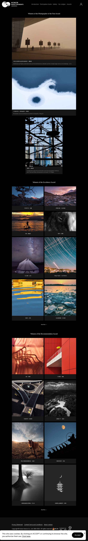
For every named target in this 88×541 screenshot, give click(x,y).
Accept (78, 535)
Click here (26, 536)
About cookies (48, 524)
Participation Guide (46, 4)
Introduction (35, 4)
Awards (69, 4)
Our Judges (61, 4)
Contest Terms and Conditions (33, 524)
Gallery (55, 4)
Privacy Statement (17, 524)
